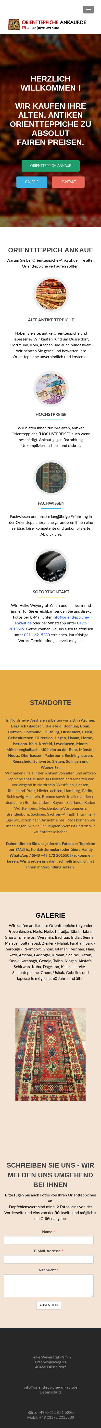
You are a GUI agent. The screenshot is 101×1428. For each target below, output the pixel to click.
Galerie (31, 182)
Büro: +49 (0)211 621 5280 (50, 1413)
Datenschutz (51, 1392)
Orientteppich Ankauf (50, 166)
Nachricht (49, 1270)
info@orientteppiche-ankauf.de (50, 1387)
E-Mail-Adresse (48, 1251)
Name (48, 1232)
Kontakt (68, 182)
